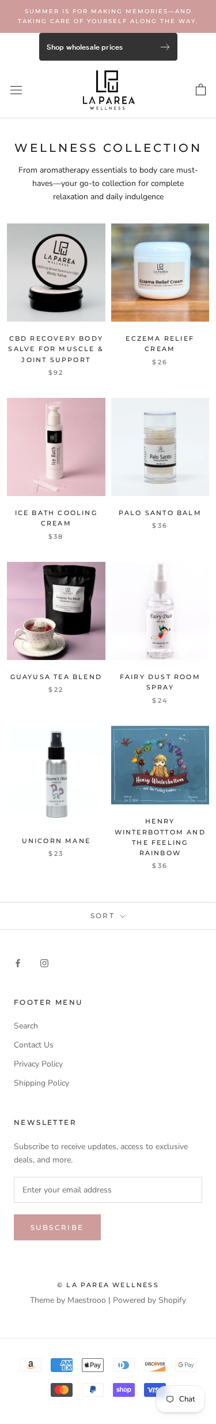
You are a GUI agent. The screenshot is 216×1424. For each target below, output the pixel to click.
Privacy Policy (38, 1063)
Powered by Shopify (149, 1300)
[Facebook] (18, 962)
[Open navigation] (16, 89)
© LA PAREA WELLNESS (108, 1285)
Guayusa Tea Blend (56, 677)
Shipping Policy (41, 1083)
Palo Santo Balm (160, 513)
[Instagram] (44, 962)
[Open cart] (201, 90)
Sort (104, 915)
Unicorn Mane (56, 841)
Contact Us (34, 1044)
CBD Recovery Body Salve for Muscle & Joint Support (56, 348)
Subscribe (57, 1227)
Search (26, 1025)
